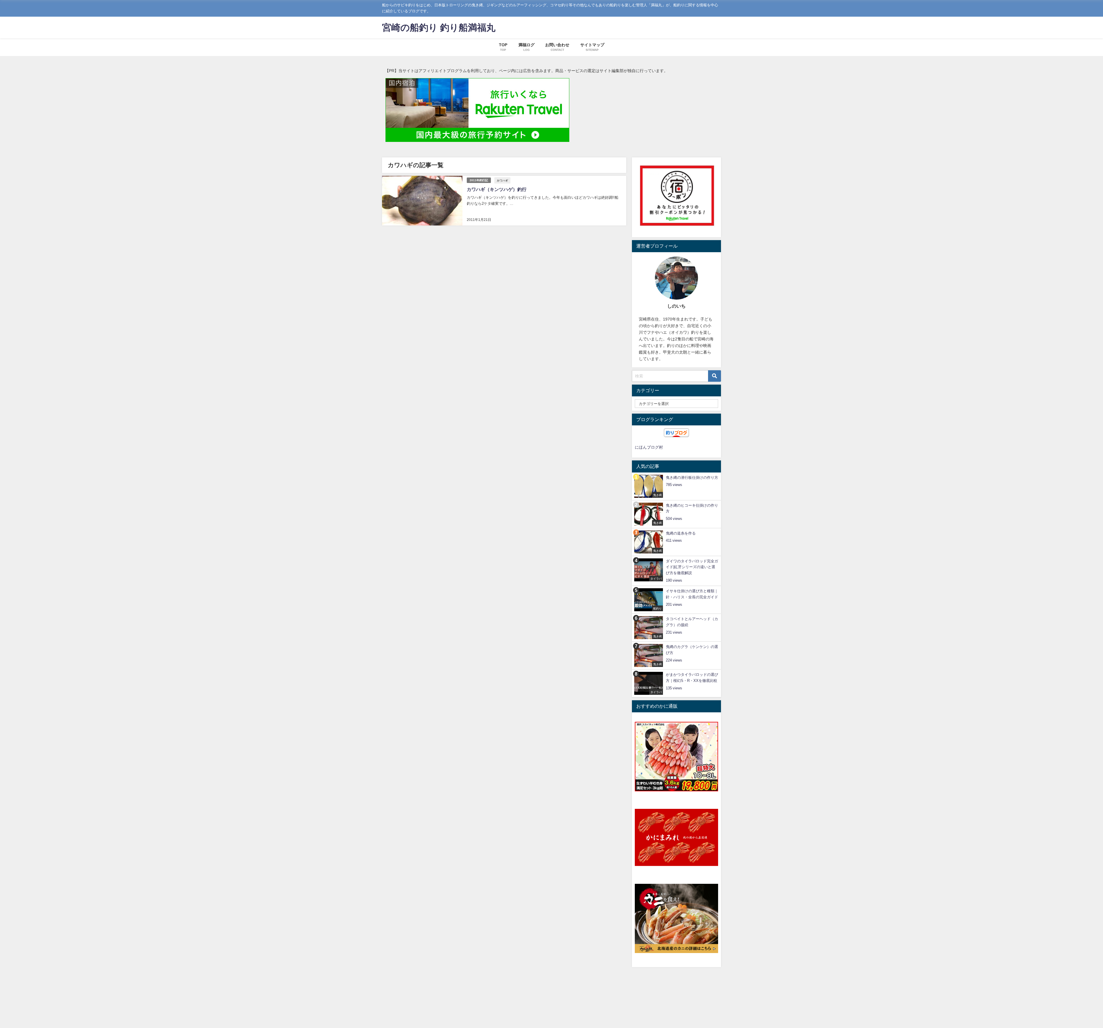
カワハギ (502, 180)
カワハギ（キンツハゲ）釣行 (497, 189)
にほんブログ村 (649, 447)
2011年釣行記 (479, 180)
